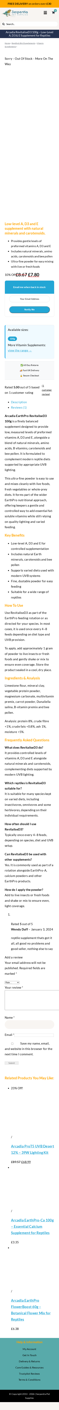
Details (17, 1137)
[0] (52, 13)
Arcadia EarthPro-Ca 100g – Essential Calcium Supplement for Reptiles (32, 1226)
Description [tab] (19, 402)
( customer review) (47, 390)
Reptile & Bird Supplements (23, 43)
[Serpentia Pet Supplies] (14, 10)
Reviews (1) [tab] (19, 407)
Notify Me (29, 309)
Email (9, 1034)
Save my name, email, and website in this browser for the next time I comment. (28, 1049)
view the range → (20, 350)
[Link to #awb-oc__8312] (45, 13)
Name (10, 1017)
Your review (14, 987)
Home (7, 43)
